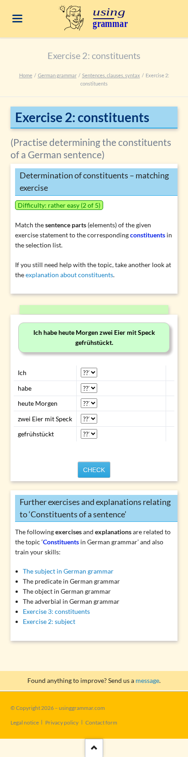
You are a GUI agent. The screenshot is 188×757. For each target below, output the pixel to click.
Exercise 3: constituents (56, 611)
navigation (17, 18)
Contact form (101, 722)
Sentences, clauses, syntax (111, 75)
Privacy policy (61, 722)
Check (94, 469)
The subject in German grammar (68, 571)
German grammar (57, 75)
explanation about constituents (69, 275)
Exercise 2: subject (49, 621)
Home (25, 75)
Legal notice (24, 722)
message (147, 680)
